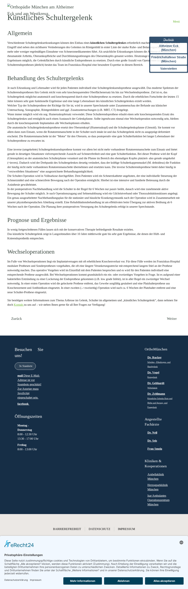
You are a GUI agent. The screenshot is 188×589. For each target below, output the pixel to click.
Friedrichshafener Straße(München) (168, 59)
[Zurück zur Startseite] (41, 21)
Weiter (172, 318)
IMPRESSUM (126, 529)
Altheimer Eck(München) (168, 47)
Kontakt (19, 304)
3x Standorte (25, 366)
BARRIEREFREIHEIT (67, 529)
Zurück (16, 318)
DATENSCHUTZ (99, 529)
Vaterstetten (168, 68)
